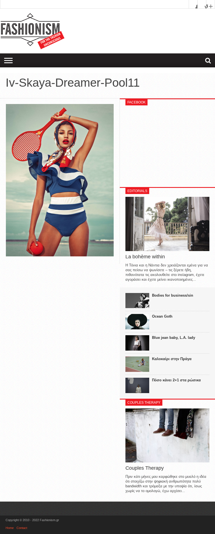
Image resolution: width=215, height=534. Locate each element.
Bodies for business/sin (172, 295)
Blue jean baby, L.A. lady (173, 337)
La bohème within (145, 256)
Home (10, 528)
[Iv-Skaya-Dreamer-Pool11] (60, 255)
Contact (22, 528)
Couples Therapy (144, 468)
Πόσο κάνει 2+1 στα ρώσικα (176, 380)
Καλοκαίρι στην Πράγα (171, 359)
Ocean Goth (162, 316)
